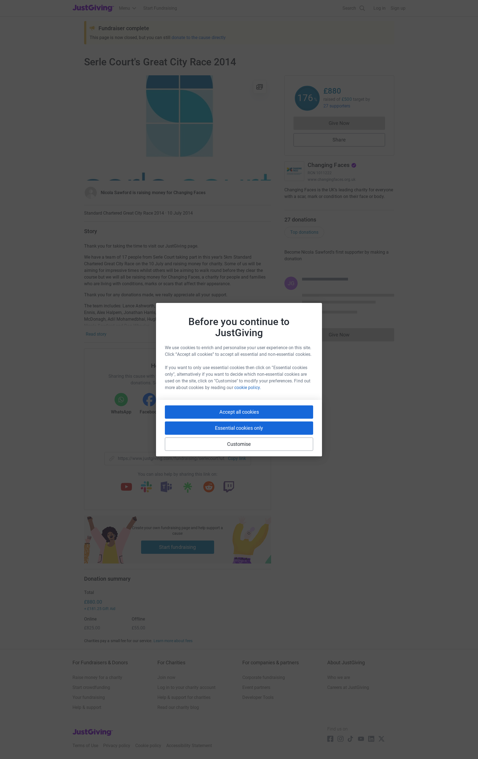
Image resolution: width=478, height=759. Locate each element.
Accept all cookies (239, 412)
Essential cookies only (239, 428)
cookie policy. (247, 387)
